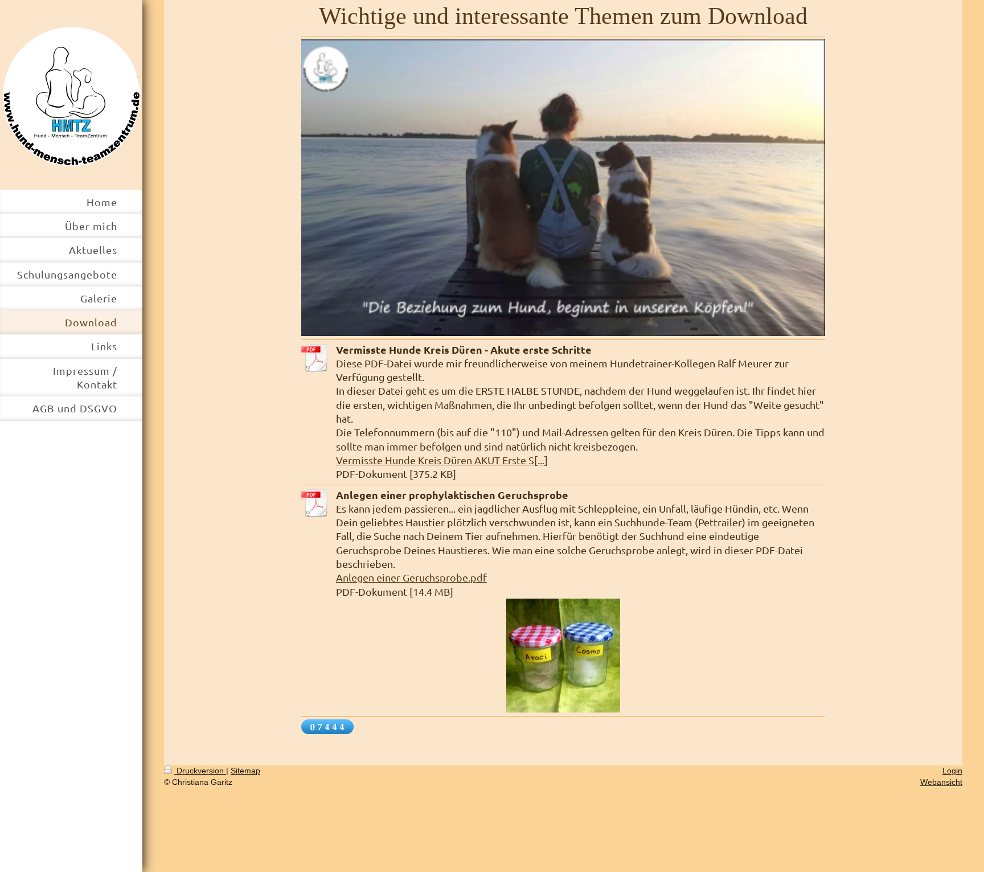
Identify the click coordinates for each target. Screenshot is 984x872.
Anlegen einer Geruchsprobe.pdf (411, 577)
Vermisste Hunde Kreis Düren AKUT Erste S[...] (442, 460)
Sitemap (245, 770)
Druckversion (200, 770)
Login (952, 770)
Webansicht (941, 782)
